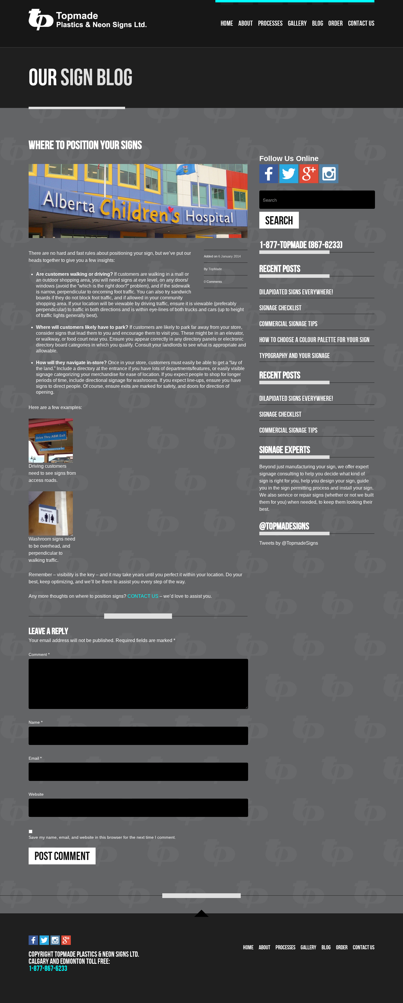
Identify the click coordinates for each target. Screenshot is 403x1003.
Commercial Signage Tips (288, 324)
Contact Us (361, 23)
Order (335, 23)
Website (36, 794)
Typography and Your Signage (294, 355)
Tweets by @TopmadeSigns (288, 543)
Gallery (297, 23)
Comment (39, 654)
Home (227, 23)
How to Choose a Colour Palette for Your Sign (314, 340)
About (245, 23)
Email (35, 758)
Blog (317, 23)
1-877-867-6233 (48, 968)
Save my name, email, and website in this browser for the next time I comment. (102, 837)
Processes (270, 23)
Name (35, 722)
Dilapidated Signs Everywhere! (296, 292)
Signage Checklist (280, 308)
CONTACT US (142, 596)
